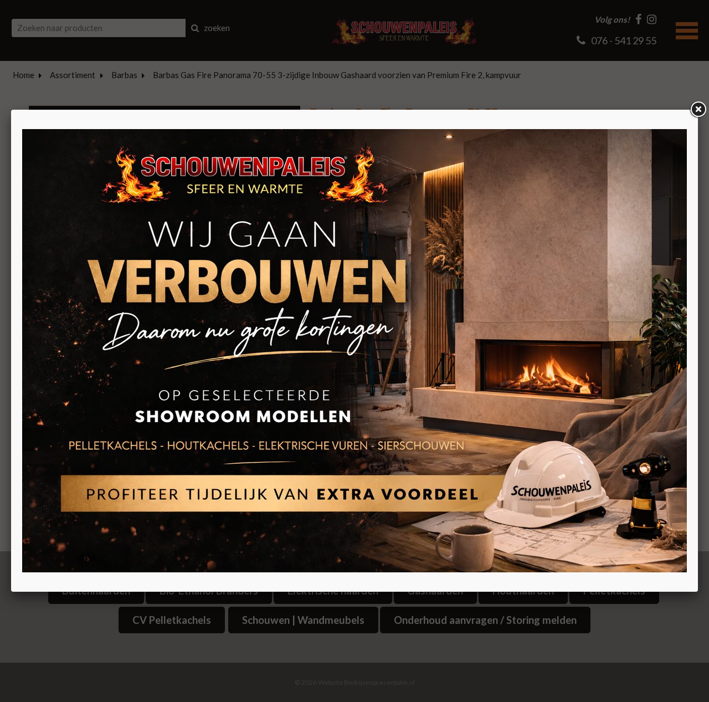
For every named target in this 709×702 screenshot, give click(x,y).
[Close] (698, 110)
